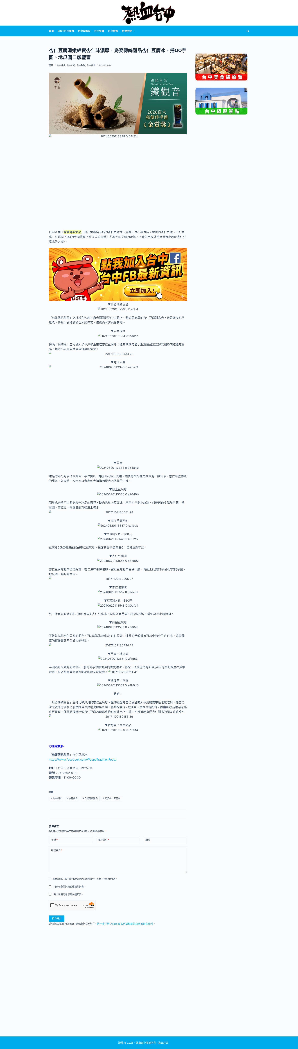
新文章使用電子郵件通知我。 (69, 894)
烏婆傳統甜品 (90, 798)
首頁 (51, 31)
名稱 (54, 839)
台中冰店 (61, 65)
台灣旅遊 (127, 31)
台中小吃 (71, 65)
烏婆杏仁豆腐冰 (111, 798)
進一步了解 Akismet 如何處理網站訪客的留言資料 (125, 923)
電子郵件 (103, 839)
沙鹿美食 (72, 798)
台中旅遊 (113, 31)
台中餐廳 (99, 31)
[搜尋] (248, 31)
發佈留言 (56, 918)
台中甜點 (81, 65)
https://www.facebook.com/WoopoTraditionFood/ (82, 759)
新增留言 (56, 850)
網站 (147, 839)
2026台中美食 (66, 31)
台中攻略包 (84, 31)
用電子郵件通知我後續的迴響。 (70, 886)
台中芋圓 (56, 798)
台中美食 (91, 65)
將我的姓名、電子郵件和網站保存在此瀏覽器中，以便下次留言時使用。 (85, 879)
